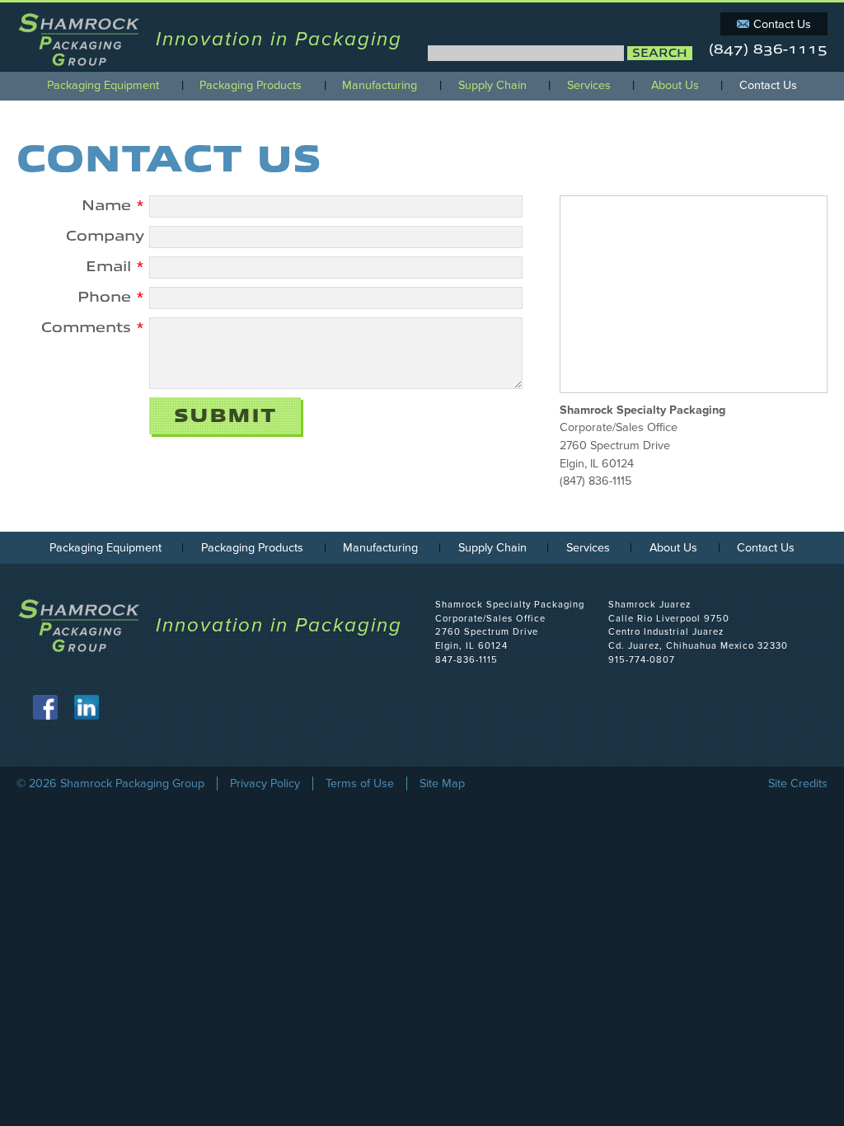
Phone (110, 297)
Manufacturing (379, 86)
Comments (92, 327)
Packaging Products (250, 86)
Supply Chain (492, 86)
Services (589, 86)
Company (105, 236)
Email (115, 266)
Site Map (442, 783)
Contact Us (782, 24)
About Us (675, 86)
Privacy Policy (265, 783)
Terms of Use (360, 783)
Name (113, 205)
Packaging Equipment (103, 86)
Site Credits (798, 783)
